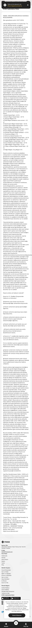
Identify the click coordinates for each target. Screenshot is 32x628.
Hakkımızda (4, 556)
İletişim (3, 561)
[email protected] (17, 528)
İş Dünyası (4, 581)
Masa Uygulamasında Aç (15, 6)
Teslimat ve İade (5, 593)
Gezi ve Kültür (5, 572)
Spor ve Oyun (5, 577)
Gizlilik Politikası (5, 588)
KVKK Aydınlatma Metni (8, 595)
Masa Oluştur (5, 559)
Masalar (3, 557)
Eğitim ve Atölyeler (6, 573)
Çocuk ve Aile (5, 582)
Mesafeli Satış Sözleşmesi (8, 591)
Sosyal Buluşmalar (6, 570)
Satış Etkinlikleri (5, 579)
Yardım (3, 563)
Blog (3, 565)
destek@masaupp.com (7, 552)
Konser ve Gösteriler (6, 575)
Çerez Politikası (5, 589)
